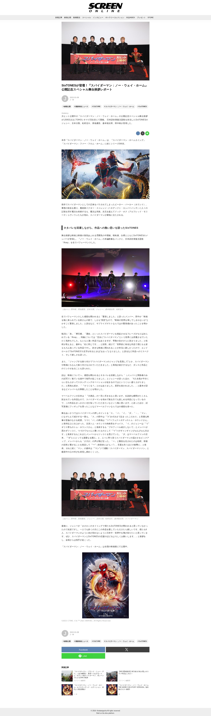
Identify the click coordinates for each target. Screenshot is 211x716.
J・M (72, 100)
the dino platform (108, 713)
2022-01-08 (74, 97)
